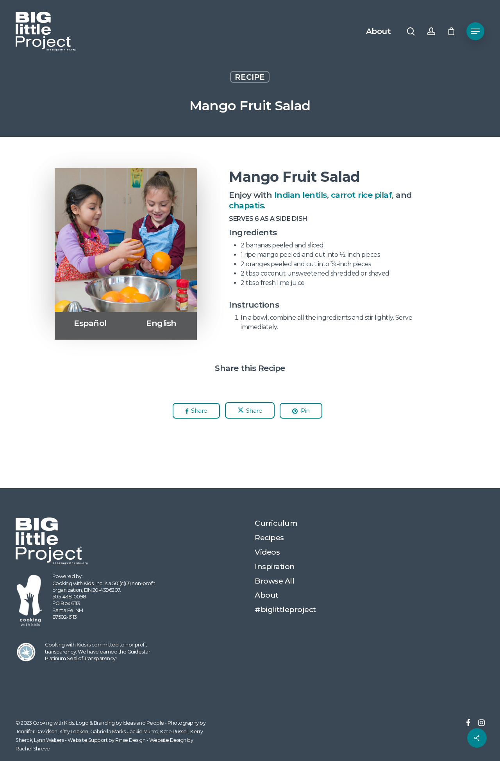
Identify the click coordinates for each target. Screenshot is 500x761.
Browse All (274, 581)
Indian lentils (300, 195)
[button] (475, 31)
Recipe (250, 77)
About (267, 595)
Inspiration (275, 566)
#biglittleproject (285, 609)
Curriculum (276, 523)
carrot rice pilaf (361, 195)
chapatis (246, 205)
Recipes (269, 537)
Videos (267, 552)
